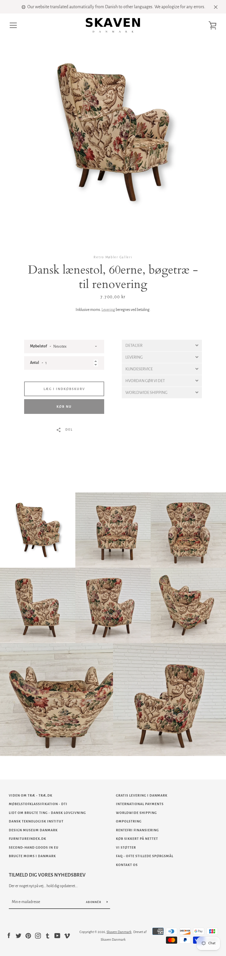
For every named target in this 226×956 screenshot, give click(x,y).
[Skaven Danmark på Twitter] (18, 935)
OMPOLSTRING (129, 821)
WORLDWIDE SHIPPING (136, 813)
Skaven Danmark (119, 932)
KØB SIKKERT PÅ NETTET (137, 838)
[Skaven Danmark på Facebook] (9, 935)
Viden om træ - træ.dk (30, 795)
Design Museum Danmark (33, 830)
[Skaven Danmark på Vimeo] (67, 935)
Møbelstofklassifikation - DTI (38, 804)
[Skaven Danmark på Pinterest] (28, 935)
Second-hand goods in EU (34, 847)
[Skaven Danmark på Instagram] (38, 935)
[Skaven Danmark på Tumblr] (48, 935)
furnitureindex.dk (27, 838)
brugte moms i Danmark (32, 856)
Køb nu (64, 406)
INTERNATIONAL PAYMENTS (140, 804)
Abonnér (94, 902)
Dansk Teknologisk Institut (36, 821)
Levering (108, 310)
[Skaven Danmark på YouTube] (57, 935)
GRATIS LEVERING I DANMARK (141, 795)
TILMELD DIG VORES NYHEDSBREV (47, 875)
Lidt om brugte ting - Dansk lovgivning (47, 813)
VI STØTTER (126, 847)
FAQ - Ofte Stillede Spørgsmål (144, 856)
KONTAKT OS (127, 865)
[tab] (162, 345)
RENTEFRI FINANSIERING (137, 830)
